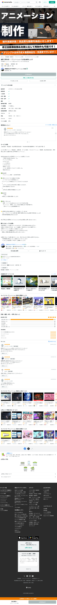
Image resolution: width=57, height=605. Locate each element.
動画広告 (10, 115)
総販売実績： (8, 70)
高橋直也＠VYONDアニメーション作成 (15, 244)
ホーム (2, 56)
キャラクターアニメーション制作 (32, 56)
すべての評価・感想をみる (51, 124)
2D (9, 113)
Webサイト (18, 115)
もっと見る (54, 274)
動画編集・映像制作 (9, 56)
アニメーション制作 (19, 56)
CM (14, 115)
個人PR (10, 118)
